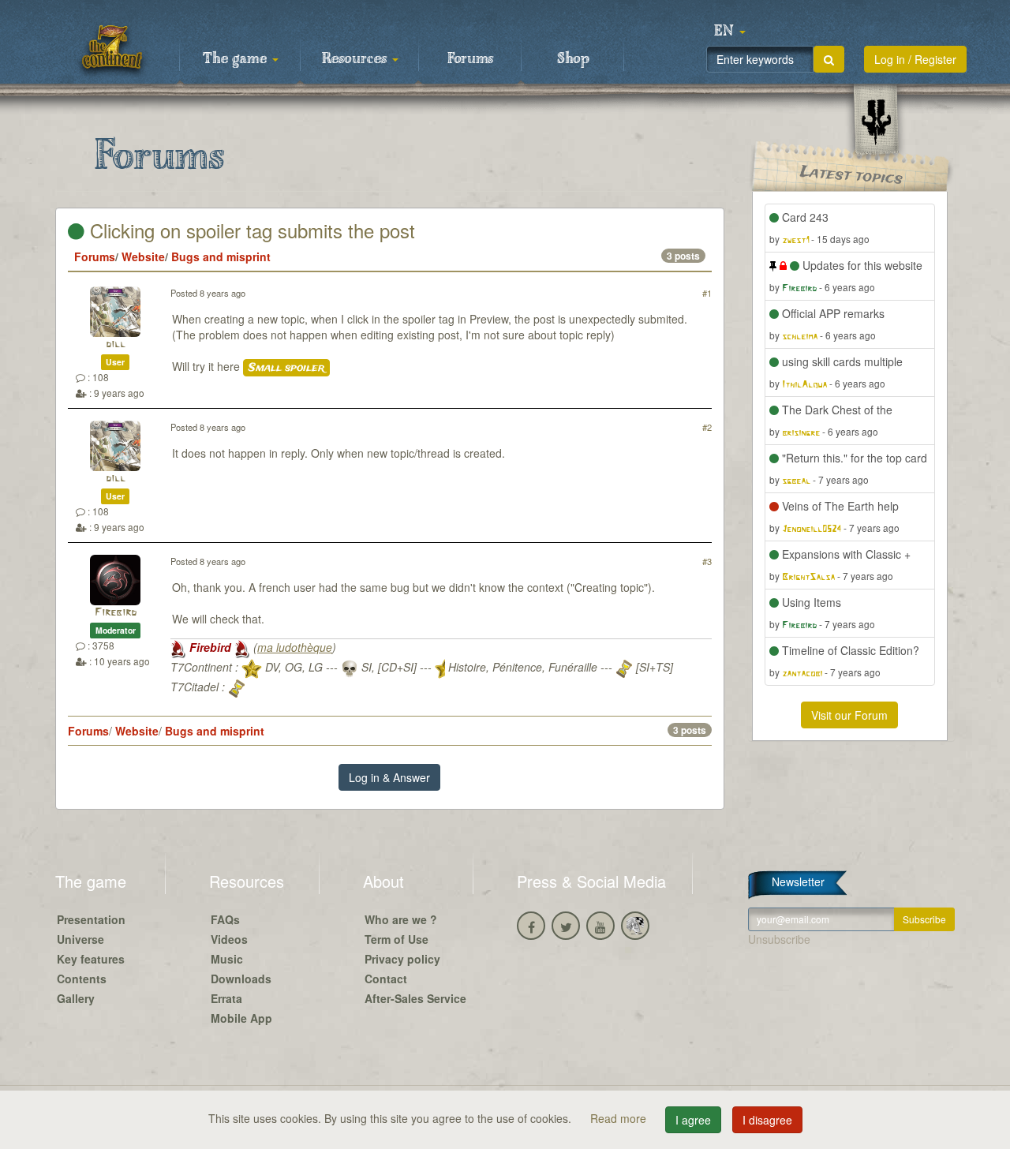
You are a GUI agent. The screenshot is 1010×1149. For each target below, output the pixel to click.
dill (115, 344)
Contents (82, 978)
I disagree (767, 1120)
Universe (80, 939)
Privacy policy (402, 959)
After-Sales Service (415, 998)
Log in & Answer (389, 777)
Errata (226, 998)
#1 (707, 292)
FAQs (225, 919)
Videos (229, 939)
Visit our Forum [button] (849, 715)
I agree (693, 1120)
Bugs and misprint (221, 256)
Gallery (76, 998)
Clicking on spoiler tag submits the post (249, 230)
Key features (91, 959)
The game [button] (237, 59)
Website (143, 256)
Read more (619, 1118)
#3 (707, 561)
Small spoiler (286, 368)
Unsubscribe (779, 939)
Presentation (91, 919)
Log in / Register (915, 59)
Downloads (241, 978)
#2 (707, 427)
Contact (386, 978)
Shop (573, 59)
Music (227, 959)
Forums (470, 59)
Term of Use (396, 939)
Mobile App (241, 1018)
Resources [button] (356, 59)
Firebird (116, 613)
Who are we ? (401, 919)
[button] (730, 31)
